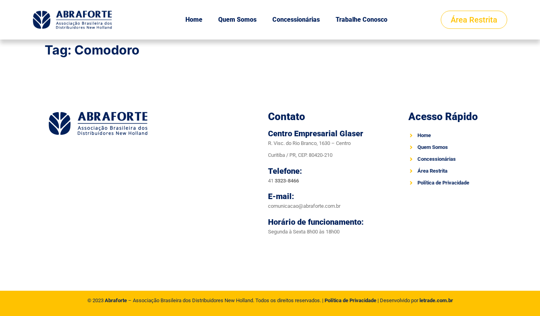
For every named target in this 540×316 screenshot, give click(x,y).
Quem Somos (237, 19)
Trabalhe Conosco (361, 19)
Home (193, 19)
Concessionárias (296, 19)
